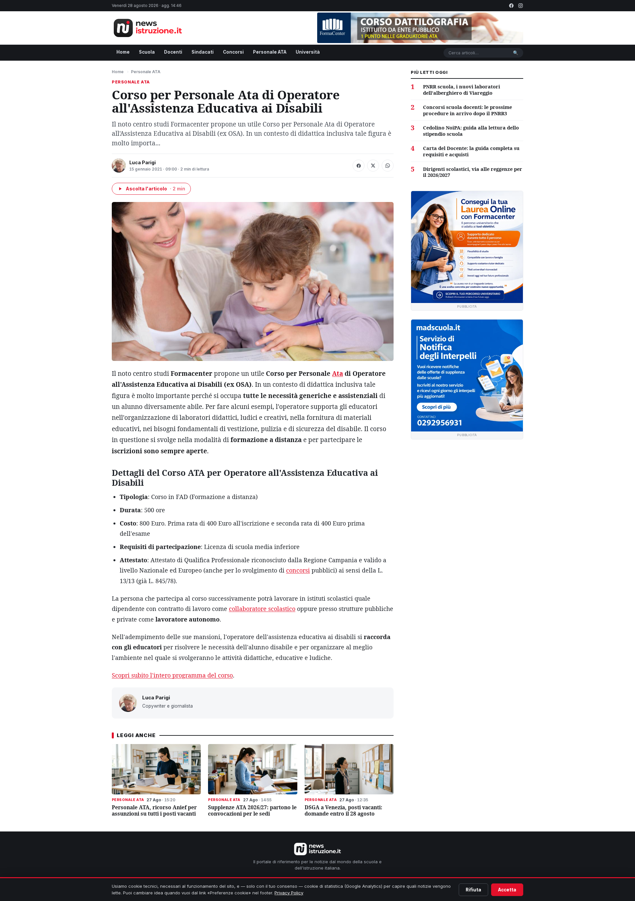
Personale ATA (269, 52)
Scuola (147, 52)
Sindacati (202, 52)
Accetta (507, 889)
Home (123, 52)
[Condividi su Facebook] (358, 166)
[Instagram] (520, 5)
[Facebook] (511, 5)
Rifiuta (473, 889)
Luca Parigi (142, 162)
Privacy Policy (289, 892)
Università (308, 52)
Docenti (173, 52)
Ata (337, 373)
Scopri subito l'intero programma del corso (172, 675)
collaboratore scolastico (262, 609)
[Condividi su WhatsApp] (388, 166)
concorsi (298, 570)
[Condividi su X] (373, 166)
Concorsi (233, 52)
